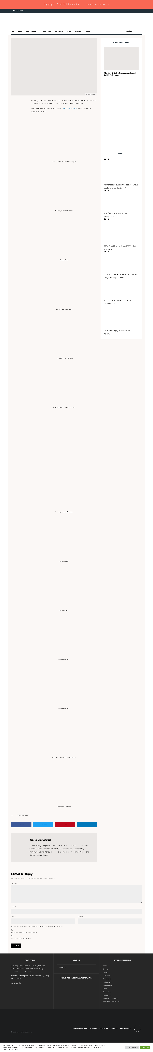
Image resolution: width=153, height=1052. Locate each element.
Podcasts (58, 31)
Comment (14, 883)
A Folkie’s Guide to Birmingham (126, 83)
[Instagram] (137, 11)
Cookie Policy (125, 1029)
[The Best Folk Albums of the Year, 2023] (107, 104)
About (88, 31)
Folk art (106, 972)
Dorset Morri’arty (69, 108)
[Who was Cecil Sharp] (107, 115)
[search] (93, 967)
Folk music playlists (110, 998)
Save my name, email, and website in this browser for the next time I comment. (39, 926)
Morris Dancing (50, 63)
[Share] (18, 102)
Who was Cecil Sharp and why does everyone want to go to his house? (126, 115)
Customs (47, 31)
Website (80, 916)
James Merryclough (33, 63)
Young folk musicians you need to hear (126, 94)
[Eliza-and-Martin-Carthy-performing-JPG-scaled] (121, 58)
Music (21, 31)
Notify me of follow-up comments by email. (24, 932)
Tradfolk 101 (107, 995)
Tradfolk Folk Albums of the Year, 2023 (125, 104)
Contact (114, 1029)
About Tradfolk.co (79, 1029)
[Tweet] (18, 106)
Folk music (107, 979)
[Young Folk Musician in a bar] (107, 93)
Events (78, 31)
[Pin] (18, 111)
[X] (133, 11)
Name (13, 907)
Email (13, 916)
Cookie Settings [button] (132, 1047)
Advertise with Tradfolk (111, 1002)
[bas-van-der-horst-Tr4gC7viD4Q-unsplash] (107, 83)
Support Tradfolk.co (99, 1029)
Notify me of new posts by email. (21, 938)
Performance (32, 31)
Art (14, 31)
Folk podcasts (108, 985)
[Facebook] (130, 11)
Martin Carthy (16, 983)
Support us (107, 992)
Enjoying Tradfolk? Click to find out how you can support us (76, 4)
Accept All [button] (145, 1047)
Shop (69, 31)
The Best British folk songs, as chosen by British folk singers (120, 74)
